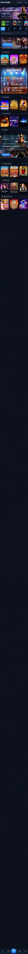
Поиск (8, 952)
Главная (2, 952)
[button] (22, 52)
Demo (5, 64)
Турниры (19, 952)
